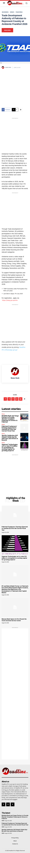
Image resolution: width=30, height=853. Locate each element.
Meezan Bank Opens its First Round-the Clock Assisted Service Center (14, 619)
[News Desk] (3, 67)
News (12, 12)
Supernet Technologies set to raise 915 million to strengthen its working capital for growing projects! (10, 447)
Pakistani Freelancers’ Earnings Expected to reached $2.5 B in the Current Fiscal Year (9, 428)
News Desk (8, 67)
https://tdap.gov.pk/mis (10, 300)
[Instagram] (8, 804)
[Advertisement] (15, 88)
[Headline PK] (15, 3)
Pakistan (19, 12)
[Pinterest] (13, 399)
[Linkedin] (20, 399)
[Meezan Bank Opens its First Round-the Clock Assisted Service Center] (15, 607)
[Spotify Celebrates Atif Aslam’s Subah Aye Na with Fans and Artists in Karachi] (24, 437)
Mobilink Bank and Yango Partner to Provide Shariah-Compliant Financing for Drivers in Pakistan (10, 419)
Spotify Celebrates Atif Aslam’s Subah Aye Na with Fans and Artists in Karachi (10, 438)
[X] (9, 399)
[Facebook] (5, 399)
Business (5, 12)
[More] (21, 109)
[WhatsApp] (16, 399)
